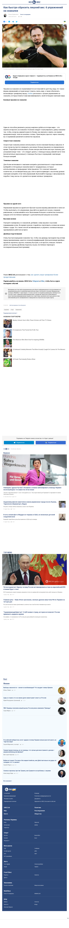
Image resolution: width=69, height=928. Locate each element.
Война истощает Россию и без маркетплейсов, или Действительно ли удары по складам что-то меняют (29, 761)
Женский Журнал (8, 907)
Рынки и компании (8, 885)
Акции (5, 866)
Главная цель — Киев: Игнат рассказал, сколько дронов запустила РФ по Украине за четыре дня (34, 601)
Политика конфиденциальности (42, 796)
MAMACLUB (37, 893)
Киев (5, 822)
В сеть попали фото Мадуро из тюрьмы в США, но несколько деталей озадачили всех (29, 516)
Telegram (35, 281)
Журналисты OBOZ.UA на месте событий (44, 801)
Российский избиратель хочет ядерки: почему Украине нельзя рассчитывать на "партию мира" (29, 741)
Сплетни (36, 901)
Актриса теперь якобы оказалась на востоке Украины (18, 506)
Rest (5, 679)
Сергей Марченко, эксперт (11, 744)
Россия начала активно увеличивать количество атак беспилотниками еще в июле (27, 604)
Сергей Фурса (7, 765)
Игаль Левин (7, 690)
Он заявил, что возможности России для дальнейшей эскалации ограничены (25, 617)
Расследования (39, 811)
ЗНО (5, 853)
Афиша (5, 901)
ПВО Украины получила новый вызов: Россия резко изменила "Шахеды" (27, 708)
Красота (6, 904)
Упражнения (18, 309)
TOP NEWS (7, 552)
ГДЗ (5, 848)
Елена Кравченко (13, 14)
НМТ (35, 853)
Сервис (36, 866)
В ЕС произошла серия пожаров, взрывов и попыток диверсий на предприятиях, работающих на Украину (32, 592)
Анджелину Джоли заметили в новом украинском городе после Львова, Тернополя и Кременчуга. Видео (30, 503)
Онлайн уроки (7, 851)
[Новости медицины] (6, 449)
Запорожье (7, 825)
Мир (5, 811)
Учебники (36, 848)
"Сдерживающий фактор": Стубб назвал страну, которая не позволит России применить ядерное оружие (31, 613)
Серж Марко (7, 710)
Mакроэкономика (39, 885)
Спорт (12, 309)
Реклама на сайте (8, 798)
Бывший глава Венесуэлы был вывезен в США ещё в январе (20, 519)
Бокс (35, 838)
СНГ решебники (8, 856)
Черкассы (6, 827)
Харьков (36, 822)
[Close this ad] (68, 918)
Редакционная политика (9, 313)
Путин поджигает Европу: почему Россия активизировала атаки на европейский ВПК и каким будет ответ (34, 588)
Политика (37, 807)
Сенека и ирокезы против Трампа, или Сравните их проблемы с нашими (27, 771)
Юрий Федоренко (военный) (11, 700)
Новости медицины (25, 14)
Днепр (36, 825)
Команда (36, 793)
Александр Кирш (8, 773)
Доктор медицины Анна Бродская (18, 305)
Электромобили (38, 864)
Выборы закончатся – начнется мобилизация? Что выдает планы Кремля (28, 687)
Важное (6, 453)
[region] (34, 113)
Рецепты (6, 875)
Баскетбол (37, 835)
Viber (42, 281)
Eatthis (30, 93)
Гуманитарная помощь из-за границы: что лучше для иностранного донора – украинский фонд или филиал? (29, 751)
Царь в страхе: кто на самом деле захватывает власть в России (24, 698)
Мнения (6, 683)
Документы (37, 798)
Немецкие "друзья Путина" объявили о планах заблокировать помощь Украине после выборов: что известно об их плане (32, 489)
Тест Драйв (7, 864)
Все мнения (7, 781)
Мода (35, 904)
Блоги (6, 814)
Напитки (36, 875)
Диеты (5, 877)
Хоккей (6, 838)
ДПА (35, 851)
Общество (38, 814)
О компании (7, 793)
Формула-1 (7, 840)
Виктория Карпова (8, 754)
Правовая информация (10, 796)
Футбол (6, 835)
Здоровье (6, 309)
